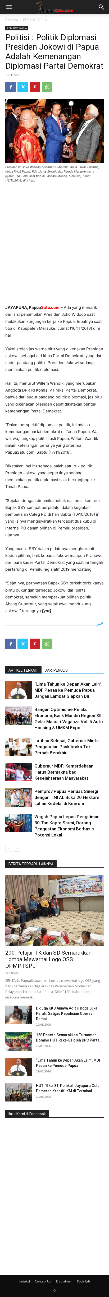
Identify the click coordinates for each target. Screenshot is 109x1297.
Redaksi (24, 1281)
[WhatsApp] (47, 87)
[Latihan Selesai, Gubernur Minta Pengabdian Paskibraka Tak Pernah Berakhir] (18, 747)
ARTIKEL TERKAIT (23, 670)
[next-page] (17, 848)
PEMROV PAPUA (35, 19)
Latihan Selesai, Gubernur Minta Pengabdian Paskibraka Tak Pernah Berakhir (66, 746)
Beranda (11, 19)
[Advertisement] (54, 244)
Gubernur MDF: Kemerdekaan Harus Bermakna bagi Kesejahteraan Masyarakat (63, 772)
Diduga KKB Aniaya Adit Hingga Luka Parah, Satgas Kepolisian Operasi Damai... (66, 1013)
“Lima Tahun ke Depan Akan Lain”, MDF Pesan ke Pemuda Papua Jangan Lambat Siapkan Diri (68, 690)
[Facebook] (10, 87)
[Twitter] (22, 87)
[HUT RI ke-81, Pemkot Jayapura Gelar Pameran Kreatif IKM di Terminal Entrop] (18, 1092)
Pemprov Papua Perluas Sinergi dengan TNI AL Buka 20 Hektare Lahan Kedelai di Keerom (66, 797)
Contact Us (43, 1281)
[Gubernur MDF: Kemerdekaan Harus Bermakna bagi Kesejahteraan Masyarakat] (18, 772)
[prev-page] (8, 848)
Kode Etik (83, 1281)
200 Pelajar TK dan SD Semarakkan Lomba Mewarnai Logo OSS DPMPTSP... (48, 959)
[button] (9, 7)
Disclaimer (64, 1281)
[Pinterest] (35, 87)
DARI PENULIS (56, 670)
